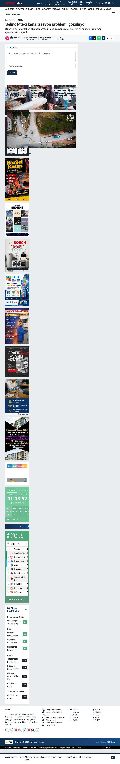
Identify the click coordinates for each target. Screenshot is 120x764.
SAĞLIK (74, 9)
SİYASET (46, 9)
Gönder (12, 72)
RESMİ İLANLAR (103, 9)
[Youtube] (29, 730)
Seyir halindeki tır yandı (81, 757)
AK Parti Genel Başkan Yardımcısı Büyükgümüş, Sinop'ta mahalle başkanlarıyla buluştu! (41, 94)
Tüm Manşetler (51, 720)
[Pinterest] (16, 730)
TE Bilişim (111, 742)
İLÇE (38, 9)
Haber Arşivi (50, 725)
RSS (10, 742)
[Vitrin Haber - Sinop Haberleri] (14, 3)
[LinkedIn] (24, 730)
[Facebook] (7, 730)
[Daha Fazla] (103, 38)
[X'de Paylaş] (94, 38)
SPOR (91, 9)
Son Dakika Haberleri (54, 723)
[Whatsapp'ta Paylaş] (99, 38)
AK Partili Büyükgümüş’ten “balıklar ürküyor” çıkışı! (17, 93)
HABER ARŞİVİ (13, 14)
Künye (97, 710)
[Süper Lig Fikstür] (26, 609)
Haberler (9, 20)
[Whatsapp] (37, 730)
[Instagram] (20, 730)
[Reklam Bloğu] (17, 179)
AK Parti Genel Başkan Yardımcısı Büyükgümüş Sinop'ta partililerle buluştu (64, 94)
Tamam (106, 747)
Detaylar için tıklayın (17, 599)
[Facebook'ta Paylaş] (90, 38)
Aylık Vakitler (13, 519)
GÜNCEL (30, 9)
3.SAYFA (20, 9)
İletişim (76, 710)
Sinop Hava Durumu (53, 710)
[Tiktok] (33, 730)
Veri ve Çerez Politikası (92, 747)
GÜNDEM (9, 9)
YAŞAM (56, 9)
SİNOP (83, 9)
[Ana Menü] (113, 11)
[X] (11, 730)
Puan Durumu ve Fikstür (55, 718)
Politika (65, 9)
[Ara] (114, 3)
